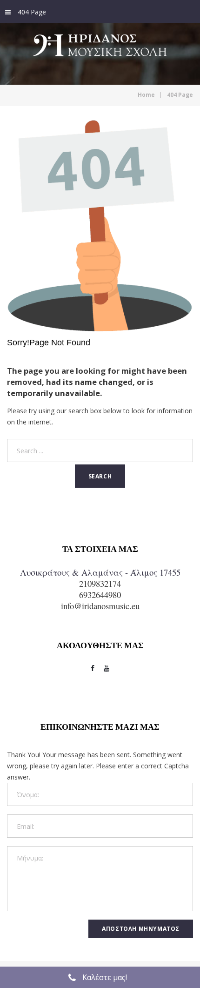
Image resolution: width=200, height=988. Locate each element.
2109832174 (100, 583)
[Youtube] (106, 668)
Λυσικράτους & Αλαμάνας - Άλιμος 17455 (100, 572)
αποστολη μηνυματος (141, 929)
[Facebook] (92, 668)
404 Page (32, 11)
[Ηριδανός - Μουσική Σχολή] (100, 52)
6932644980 (100, 594)
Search (100, 476)
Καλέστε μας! (104, 977)
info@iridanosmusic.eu (100, 606)
